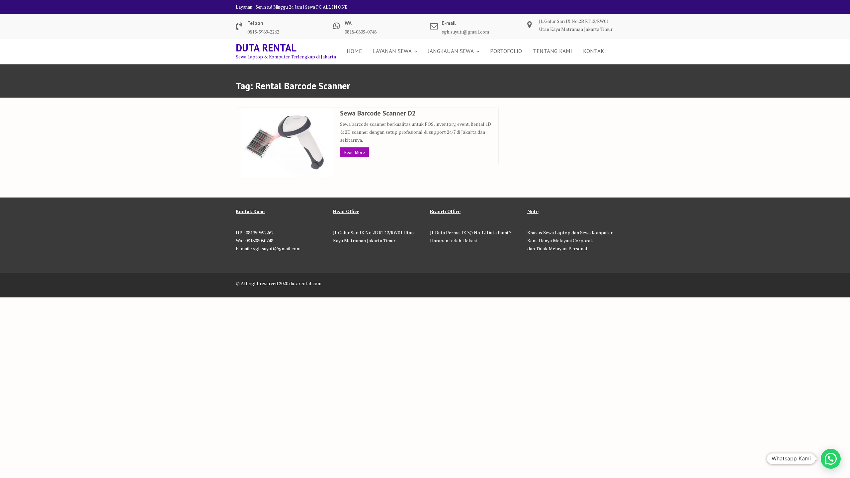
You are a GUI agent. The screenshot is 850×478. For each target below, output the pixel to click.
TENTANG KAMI (552, 51)
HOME (354, 51)
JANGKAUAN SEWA (451, 51)
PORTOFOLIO (506, 51)
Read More (354, 152)
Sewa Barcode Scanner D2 (378, 113)
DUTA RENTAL (266, 47)
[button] (831, 459)
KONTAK (593, 51)
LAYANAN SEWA (392, 51)
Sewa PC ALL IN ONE (326, 7)
